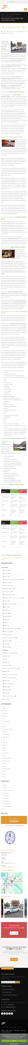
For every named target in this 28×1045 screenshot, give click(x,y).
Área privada (16, 1030)
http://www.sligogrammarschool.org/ (9, 866)
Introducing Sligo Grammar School (8, 558)
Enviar (17, 982)
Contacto (19, 1)
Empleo (11, 1030)
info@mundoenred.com (11, 1007)
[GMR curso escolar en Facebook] (2, 1013)
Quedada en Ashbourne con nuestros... (9, 995)
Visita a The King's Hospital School (8, 989)
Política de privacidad (6, 1031)
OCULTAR (14, 1040)
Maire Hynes (21, 558)
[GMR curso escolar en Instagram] (12, 1013)
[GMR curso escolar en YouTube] (7, 1013)
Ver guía (14, 959)
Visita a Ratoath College (6, 992)
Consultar (14, 933)
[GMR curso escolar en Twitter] (5, 1013)
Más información (14, 1043)
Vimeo (2, 559)
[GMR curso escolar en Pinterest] (9, 1013)
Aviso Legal (23, 1030)
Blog (24, 1)
